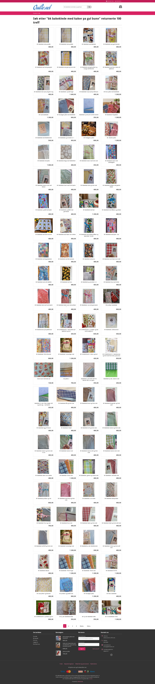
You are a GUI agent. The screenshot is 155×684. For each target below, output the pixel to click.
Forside (35, 13)
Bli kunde (35, 638)
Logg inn (35, 642)
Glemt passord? (96, 649)
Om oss (35, 640)
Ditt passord (81, 642)
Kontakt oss (36, 644)
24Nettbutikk (80, 681)
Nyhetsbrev (93, 664)
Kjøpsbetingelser (69, 664)
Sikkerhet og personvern (82, 664)
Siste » (89, 626)
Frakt (61, 664)
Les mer (90, 678)
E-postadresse (81, 636)
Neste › (82, 626)
